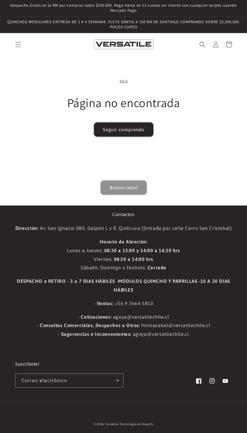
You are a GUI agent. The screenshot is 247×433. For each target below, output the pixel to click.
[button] (18, 44)
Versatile (111, 424)
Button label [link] (124, 187)
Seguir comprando (123, 129)
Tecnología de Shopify (136, 424)
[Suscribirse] (116, 380)
